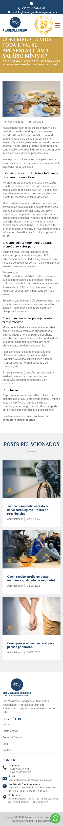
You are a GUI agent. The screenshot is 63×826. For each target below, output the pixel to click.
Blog (5, 743)
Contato (7, 750)
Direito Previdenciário (25, 60)
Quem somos (10, 731)
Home (6, 60)
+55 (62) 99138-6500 (19, 772)
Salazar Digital (42, 820)
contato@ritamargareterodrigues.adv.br (30, 780)
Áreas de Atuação (13, 737)
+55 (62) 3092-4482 (19, 768)
